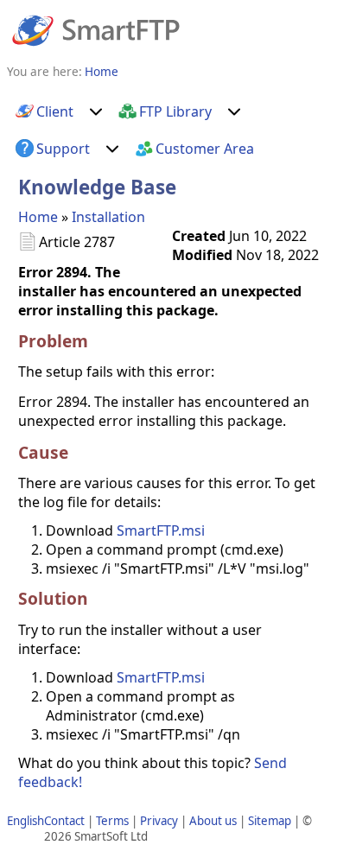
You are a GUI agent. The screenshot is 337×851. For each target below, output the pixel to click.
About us (213, 821)
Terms (112, 821)
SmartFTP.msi (161, 530)
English (25, 821)
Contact (64, 821)
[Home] (96, 29)
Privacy (159, 821)
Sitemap (269, 821)
